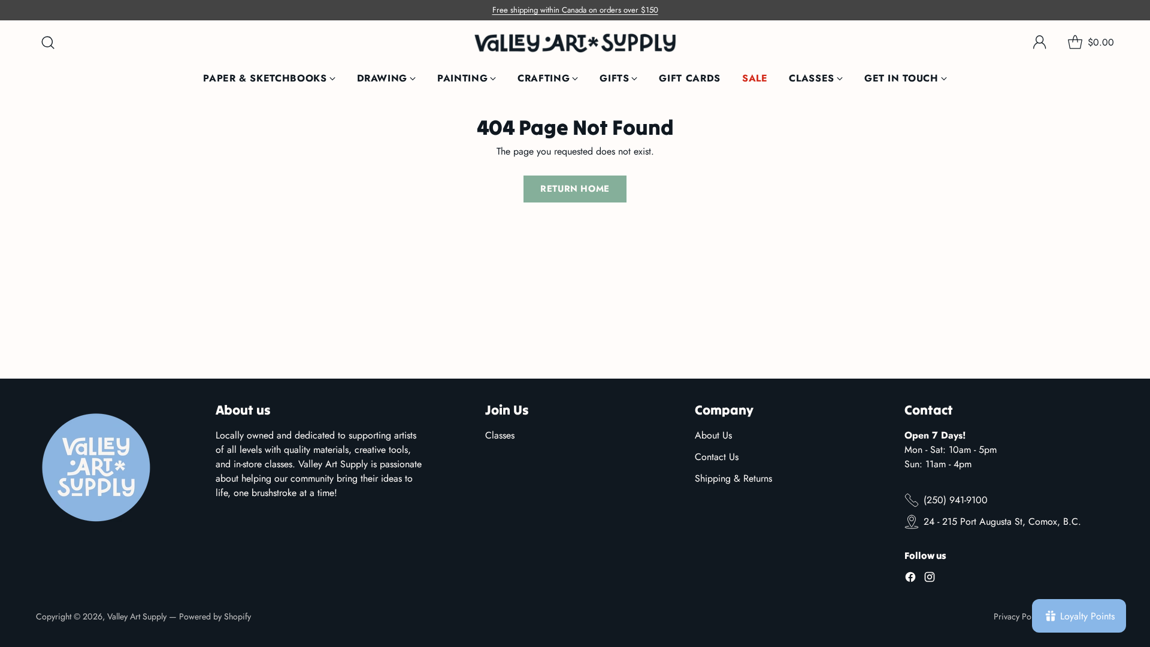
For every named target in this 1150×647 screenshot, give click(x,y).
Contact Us (717, 457)
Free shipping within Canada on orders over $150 (575, 10)
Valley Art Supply (137, 616)
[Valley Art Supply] (575, 43)
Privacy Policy (1018, 616)
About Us (713, 435)
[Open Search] (48, 42)
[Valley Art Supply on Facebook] (910, 579)
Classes (500, 435)
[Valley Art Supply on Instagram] (929, 579)
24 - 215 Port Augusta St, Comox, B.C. (1002, 521)
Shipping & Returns (733, 478)
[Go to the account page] (1039, 42)
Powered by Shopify (215, 616)
